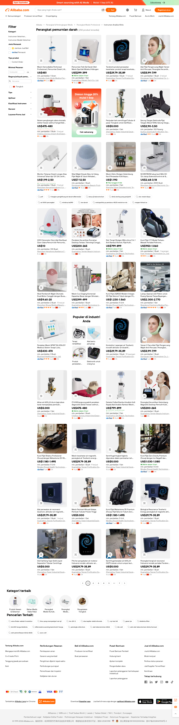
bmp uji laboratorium (96, 197)
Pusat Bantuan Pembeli (119, 651)
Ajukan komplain (116, 661)
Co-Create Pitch (12, 656)
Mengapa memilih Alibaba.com (17, 651)
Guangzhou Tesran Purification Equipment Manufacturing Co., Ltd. (121, 78)
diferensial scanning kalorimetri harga (49, 627)
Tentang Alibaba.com (14, 646)
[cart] (136, 10)
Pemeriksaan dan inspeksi (50, 671)
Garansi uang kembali (48, 656)
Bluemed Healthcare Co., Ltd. (49, 356)
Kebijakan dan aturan (48, 676)
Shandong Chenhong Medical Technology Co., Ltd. (155, 305)
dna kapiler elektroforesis (92, 621)
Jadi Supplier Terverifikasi (154, 666)
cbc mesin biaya (144, 197)
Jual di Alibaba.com (152, 651)
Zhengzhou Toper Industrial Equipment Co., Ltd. (121, 132)
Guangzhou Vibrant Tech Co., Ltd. (85, 80)
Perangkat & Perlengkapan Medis (59, 25)
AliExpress (52, 713)
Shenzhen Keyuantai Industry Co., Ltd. (52, 187)
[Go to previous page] (82, 583)
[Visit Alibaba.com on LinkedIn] (151, 682)
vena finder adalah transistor (21, 621)
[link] (175, 700)
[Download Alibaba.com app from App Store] (145, 701)
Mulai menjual (149, 656)
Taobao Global (100, 713)
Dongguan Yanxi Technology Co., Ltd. (155, 78)
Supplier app (85, 701)
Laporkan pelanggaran (119, 678)
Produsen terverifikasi (84, 651)
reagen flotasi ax (141, 202)
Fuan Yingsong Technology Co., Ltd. (154, 253)
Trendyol (117, 713)
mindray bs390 (67, 202)
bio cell (120, 627)
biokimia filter (145, 621)
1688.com (63, 713)
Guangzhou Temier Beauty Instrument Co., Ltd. (86, 251)
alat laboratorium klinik (101, 627)
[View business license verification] (113, 721)
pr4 (41, 197)
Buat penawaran (81, 656)
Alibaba (39, 25)
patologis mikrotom (78, 627)
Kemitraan (148, 671)
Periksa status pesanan (153, 661)
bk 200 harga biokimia (19, 627)
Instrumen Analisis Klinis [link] (114, 25)
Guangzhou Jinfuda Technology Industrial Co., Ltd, (86, 305)
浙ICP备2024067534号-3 (156, 721)
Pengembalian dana (117, 666)
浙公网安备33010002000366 (132, 721)
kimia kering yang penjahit (121, 197)
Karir (7, 666)
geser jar (128, 621)
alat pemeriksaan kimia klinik (21, 633)
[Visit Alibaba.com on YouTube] (166, 682)
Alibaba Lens (20, 701)
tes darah (84, 202)
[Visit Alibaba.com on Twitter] (156, 682)
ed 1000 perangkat (47, 202)
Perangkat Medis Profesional (88, 25)
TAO (110, 713)
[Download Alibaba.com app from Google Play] (165, 701)
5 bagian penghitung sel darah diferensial (66, 197)
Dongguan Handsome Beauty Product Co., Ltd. (86, 185)
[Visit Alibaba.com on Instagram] (161, 682)
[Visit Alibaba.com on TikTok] (172, 682)
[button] (103, 10)
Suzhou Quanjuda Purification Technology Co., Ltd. (155, 132)
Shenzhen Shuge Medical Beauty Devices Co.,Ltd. (52, 305)
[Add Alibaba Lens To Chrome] (46, 701)
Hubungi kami (115, 656)
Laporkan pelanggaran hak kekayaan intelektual (124, 672)
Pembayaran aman (47, 651)
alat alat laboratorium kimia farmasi (143, 627)
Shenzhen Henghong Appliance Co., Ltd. (52, 251)
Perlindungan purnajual (49, 666)
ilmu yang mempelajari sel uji (50, 621)
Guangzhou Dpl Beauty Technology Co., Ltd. (121, 253)
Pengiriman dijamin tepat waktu (52, 661)
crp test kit (114, 621)
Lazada (89, 713)
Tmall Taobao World (77, 713)
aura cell (43, 633)
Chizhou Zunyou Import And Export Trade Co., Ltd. (52, 134)
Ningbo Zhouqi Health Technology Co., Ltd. (121, 305)
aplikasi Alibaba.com (126, 701)
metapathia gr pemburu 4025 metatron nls (111, 202)
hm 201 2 (72, 621)
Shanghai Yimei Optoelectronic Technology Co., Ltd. (121, 187)
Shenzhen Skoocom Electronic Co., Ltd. (155, 185)
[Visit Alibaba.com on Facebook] (145, 682)
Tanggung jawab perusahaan (16, 661)
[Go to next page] (124, 583)
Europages (127, 713)
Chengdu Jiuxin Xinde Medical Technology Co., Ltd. (52, 78)
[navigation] (20, 304)
